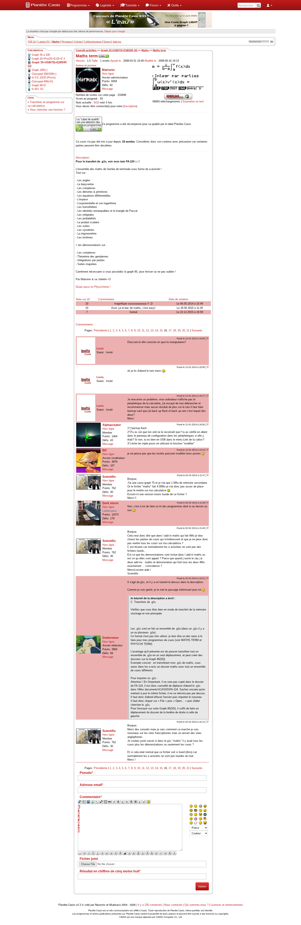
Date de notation (178, 299)
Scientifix (109, 476)
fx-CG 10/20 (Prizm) (43, 77)
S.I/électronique (93, 41)
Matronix (108, 69)
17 (170, 330)
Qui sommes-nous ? (196, 904)
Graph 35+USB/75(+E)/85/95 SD (119, 50)
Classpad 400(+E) (42, 81)
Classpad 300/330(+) (44, 73)
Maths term (159, 50)
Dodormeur (110, 637)
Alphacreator (111, 425)
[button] (78, 5)
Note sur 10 (83, 299)
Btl (104, 450)
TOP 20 (32, 41)
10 (138, 330)
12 (147, 330)
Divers (107, 41)
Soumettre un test (193, 101)
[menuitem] (78, 5)
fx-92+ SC (38, 89)
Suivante (197, 330)
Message (107, 88)
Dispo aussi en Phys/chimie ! (93, 286)
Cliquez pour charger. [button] (115, 31)
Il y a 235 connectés (150, 904)
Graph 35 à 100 (41, 54)
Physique (66, 41)
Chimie (78, 41)
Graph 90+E (39, 85)
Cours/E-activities (86, 50)
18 (174, 330)
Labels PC (44, 41)
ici (136, 161)
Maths (145, 50)
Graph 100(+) (39, 69)
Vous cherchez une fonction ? (47, 109)
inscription (130, 106)
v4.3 (78, 904)
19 (179, 330)
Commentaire (106, 299)
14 (156, 330)
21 (188, 330)
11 (143, 330)
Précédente (100, 330)
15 (161, 330)
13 (151, 330)
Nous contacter (173, 904)
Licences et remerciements (227, 904)
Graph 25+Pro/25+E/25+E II (48, 58)
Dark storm (110, 503)
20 (183, 330)
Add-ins (117, 41)
